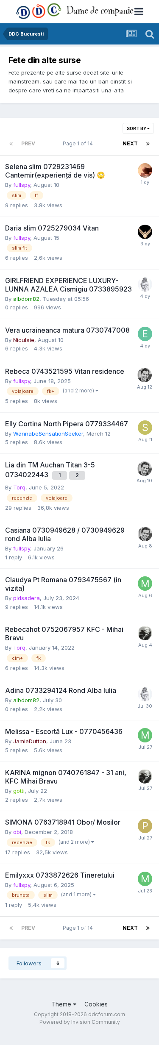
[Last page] (148, 143)
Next (130, 143)
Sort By (137, 128)
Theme (62, 1004)
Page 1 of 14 (79, 143)
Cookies (96, 1004)
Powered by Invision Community (79, 1022)
